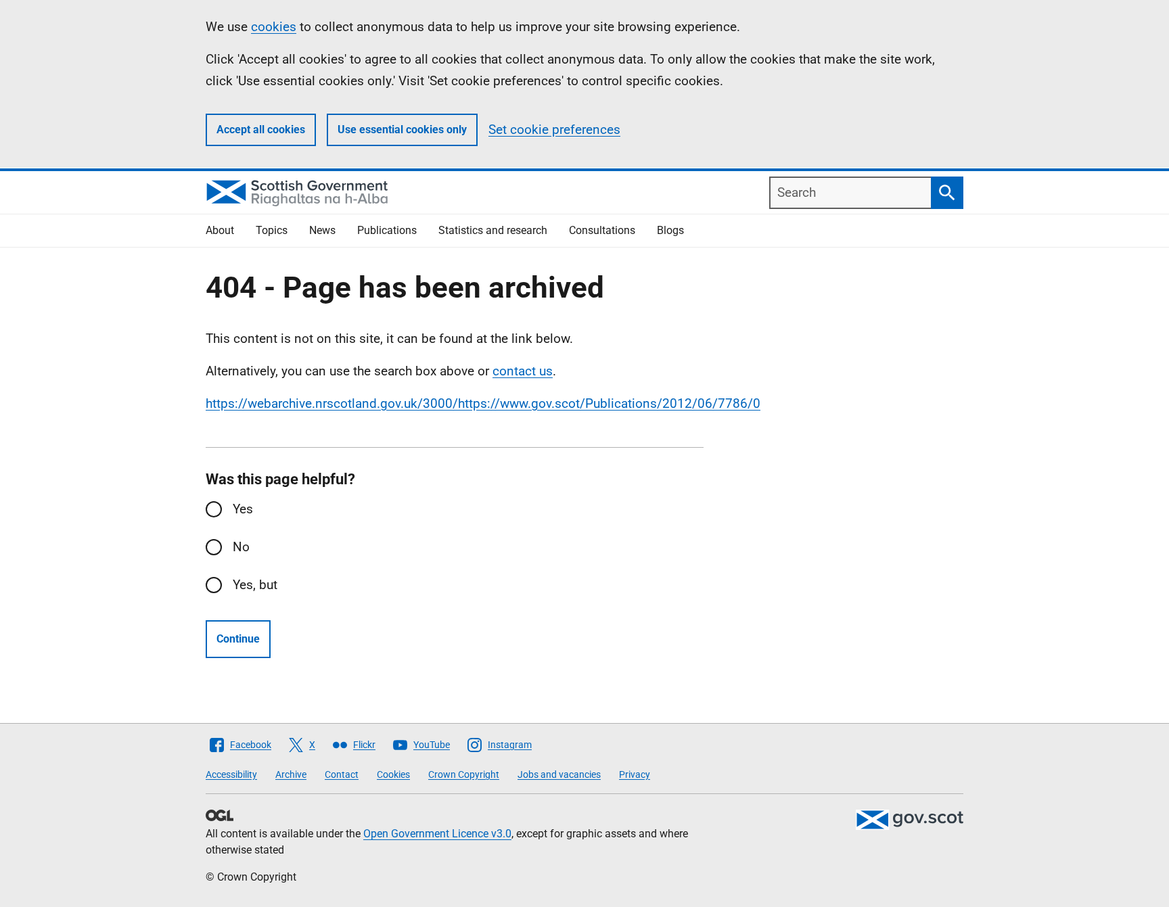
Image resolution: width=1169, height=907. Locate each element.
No (241, 547)
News (322, 230)
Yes (243, 509)
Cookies (393, 774)
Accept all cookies (260, 129)
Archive (290, 774)
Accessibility (231, 774)
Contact (342, 774)
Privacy (634, 774)
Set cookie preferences (554, 129)
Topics (272, 230)
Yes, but (255, 584)
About (220, 230)
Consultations (602, 230)
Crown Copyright (463, 774)
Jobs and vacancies (559, 774)
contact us (522, 371)
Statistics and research (492, 230)
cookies (273, 26)
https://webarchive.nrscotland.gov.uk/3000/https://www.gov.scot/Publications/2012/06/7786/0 (483, 403)
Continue (238, 638)
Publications (387, 230)
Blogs (670, 230)
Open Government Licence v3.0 (437, 833)
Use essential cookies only (402, 129)
